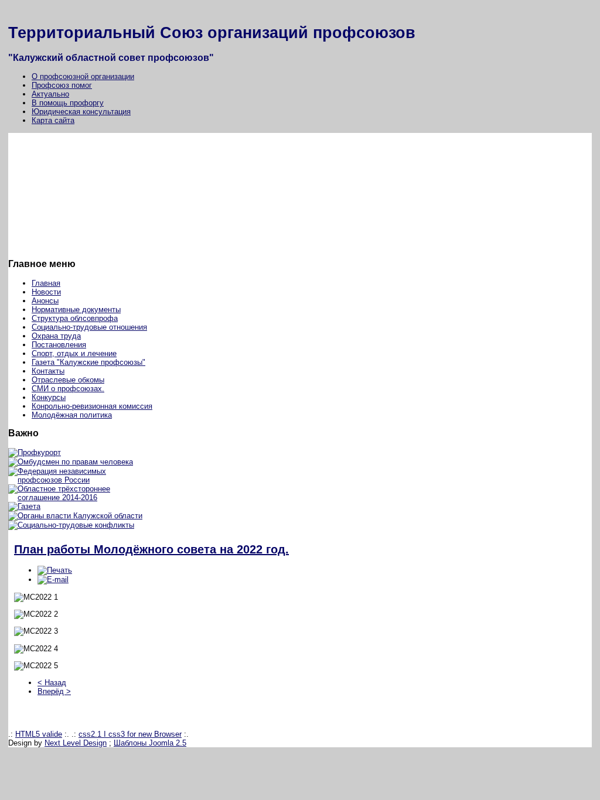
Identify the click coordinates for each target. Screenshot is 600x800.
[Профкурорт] (34, 452)
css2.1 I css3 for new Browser (130, 734)
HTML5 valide (38, 734)
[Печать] (55, 570)
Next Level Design (76, 743)
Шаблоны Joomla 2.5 (150, 743)
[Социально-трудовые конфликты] (71, 525)
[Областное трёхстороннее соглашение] (80, 497)
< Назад (52, 682)
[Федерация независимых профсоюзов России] (80, 480)
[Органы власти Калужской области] (75, 515)
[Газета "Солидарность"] (24, 506)
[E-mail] (53, 579)
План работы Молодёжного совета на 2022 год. (151, 549)
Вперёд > (54, 691)
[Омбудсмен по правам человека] (70, 461)
